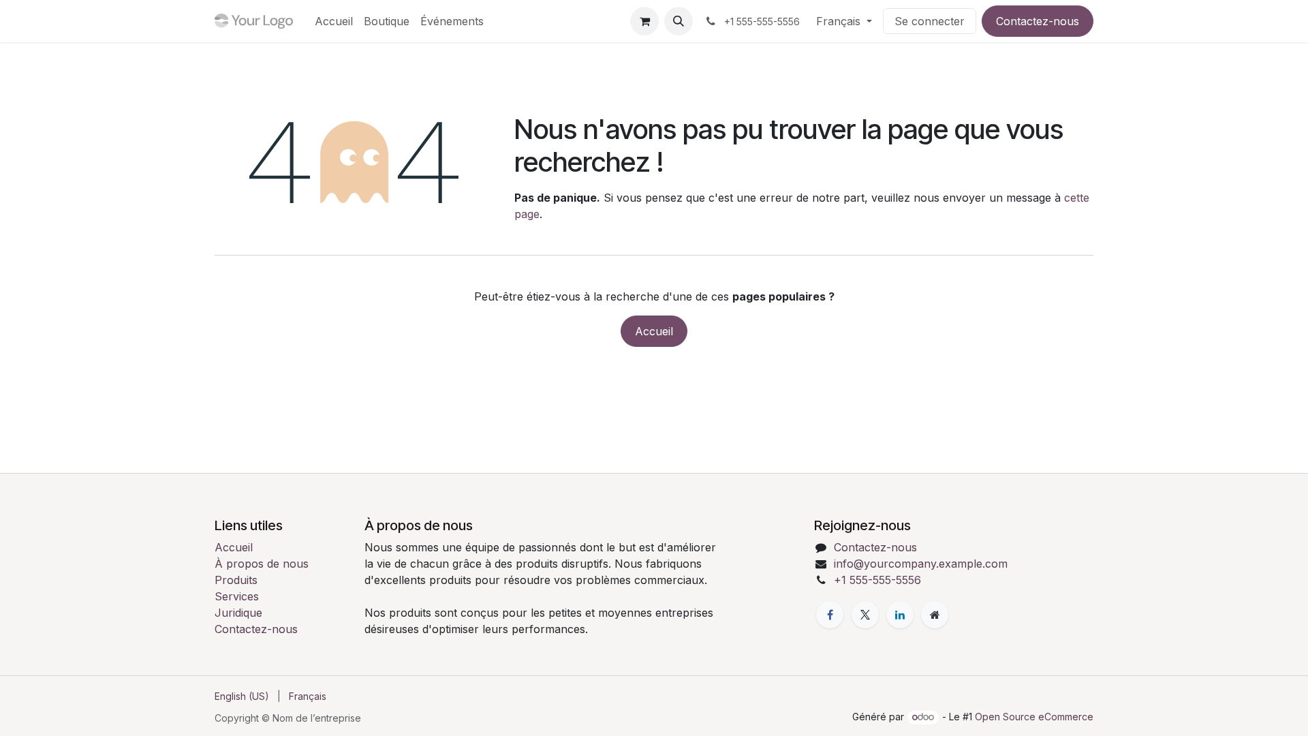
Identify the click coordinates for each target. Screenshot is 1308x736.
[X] (865, 614)
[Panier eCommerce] (644, 21)
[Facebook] (829, 614)
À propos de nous (262, 563)
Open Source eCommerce (1034, 716)
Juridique (238, 612)
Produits (236, 580)
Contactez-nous (1037, 21)
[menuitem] (333, 21)
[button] (678, 21)
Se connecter (929, 21)
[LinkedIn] (900, 614)
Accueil (654, 331)
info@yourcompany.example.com (921, 563)
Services (237, 596)
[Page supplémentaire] (934, 614)
